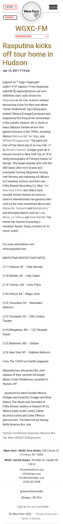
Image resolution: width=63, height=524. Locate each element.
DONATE (10, 17)
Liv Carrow (17, 217)
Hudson (7, 433)
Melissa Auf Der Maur (25, 136)
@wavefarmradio (31, 491)
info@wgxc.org (31, 473)
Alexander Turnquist (15, 208)
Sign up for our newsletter (33, 506)
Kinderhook (20, 433)
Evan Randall (37, 217)
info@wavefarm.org (32, 469)
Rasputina (9, 100)
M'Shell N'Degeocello (16, 140)
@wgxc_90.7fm (32, 497)
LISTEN (10, 7)
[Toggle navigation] (53, 7)
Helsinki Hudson (16, 149)
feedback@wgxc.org (31, 477)
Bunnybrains (40, 208)
